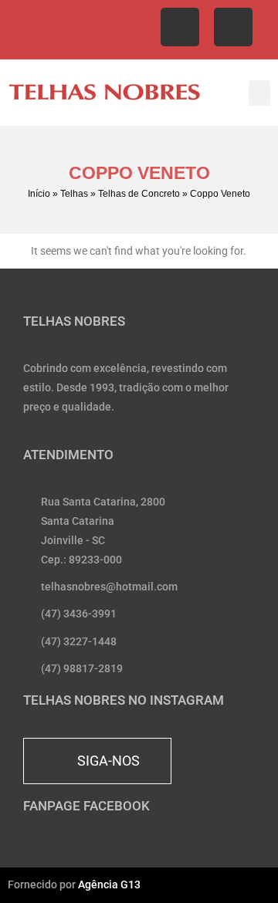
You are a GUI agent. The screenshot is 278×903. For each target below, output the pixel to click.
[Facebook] (180, 27)
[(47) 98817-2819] (106, 30)
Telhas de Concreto (139, 193)
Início (39, 193)
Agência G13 (109, 884)
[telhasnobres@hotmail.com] (141, 30)
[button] (259, 93)
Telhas (74, 193)
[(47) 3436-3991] (37, 30)
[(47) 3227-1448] (71, 30)
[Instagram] (233, 27)
